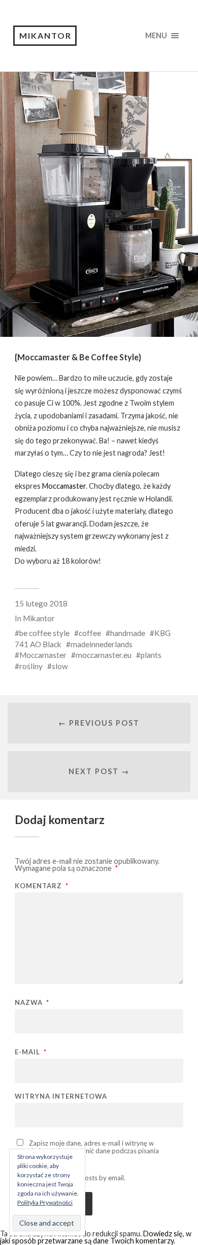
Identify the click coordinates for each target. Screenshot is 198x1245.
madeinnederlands (102, 644)
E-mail (31, 1052)
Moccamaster (64, 486)
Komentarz (42, 886)
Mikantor (45, 35)
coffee (90, 633)
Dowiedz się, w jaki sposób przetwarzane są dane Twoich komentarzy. (95, 1237)
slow (60, 666)
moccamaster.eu (103, 654)
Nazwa (32, 1002)
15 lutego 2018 (41, 603)
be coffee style (44, 633)
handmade (127, 633)
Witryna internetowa (61, 1096)
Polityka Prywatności (45, 1202)
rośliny (31, 666)
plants (151, 654)
